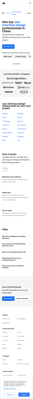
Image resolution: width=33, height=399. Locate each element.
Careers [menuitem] (4, 364)
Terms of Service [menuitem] (7, 375)
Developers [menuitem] (20, 340)
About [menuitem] (4, 360)
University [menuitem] (5, 336)
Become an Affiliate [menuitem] (23, 364)
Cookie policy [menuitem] (21, 375)
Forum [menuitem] (19, 332)
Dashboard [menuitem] (5, 319)
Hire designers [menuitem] (21, 319)
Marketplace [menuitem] (6, 323)
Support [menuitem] (4, 332)
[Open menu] (30, 3)
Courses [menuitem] (5, 340)
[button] (16, 237)
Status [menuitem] (19, 348)
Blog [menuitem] (3, 344)
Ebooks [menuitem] (4, 348)
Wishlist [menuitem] (19, 344)
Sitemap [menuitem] (19, 360)
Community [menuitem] (20, 336)
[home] (3, 3)
